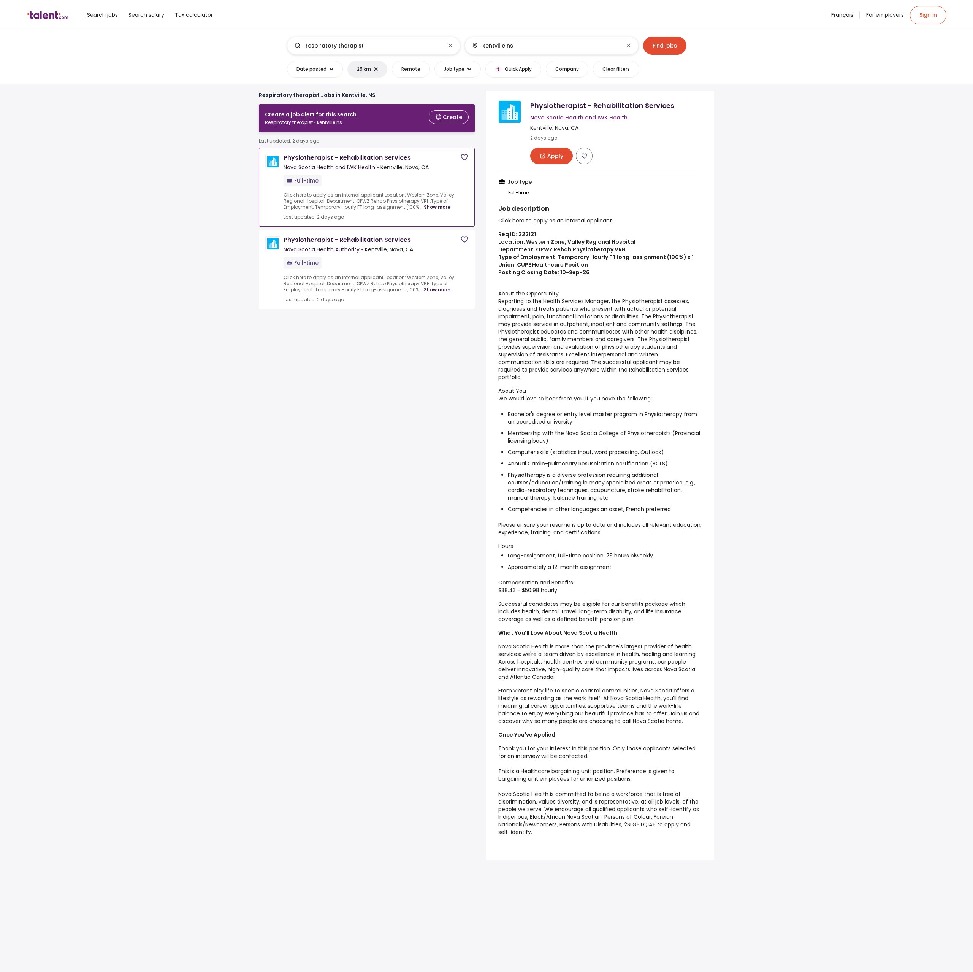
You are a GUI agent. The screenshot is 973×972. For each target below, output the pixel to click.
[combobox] (373, 45)
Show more (437, 207)
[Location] (545, 45)
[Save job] (464, 157)
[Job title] (367, 45)
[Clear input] (450, 45)
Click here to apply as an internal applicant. (555, 220)
